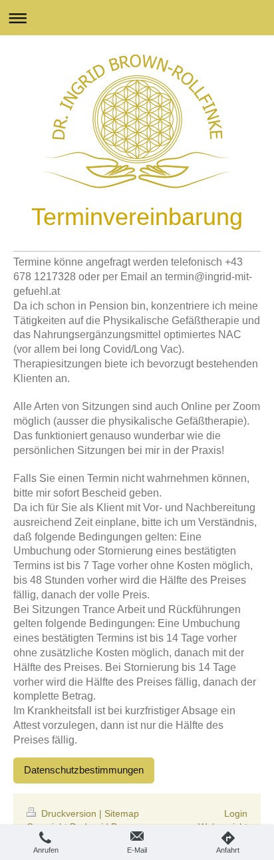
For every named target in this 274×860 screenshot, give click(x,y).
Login (235, 813)
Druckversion (69, 813)
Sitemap (121, 813)
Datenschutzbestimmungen (84, 769)
